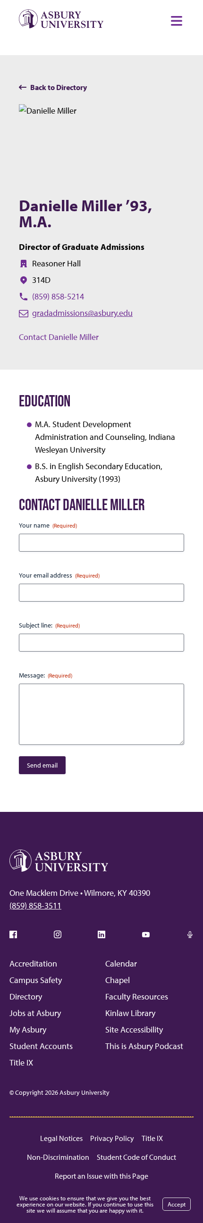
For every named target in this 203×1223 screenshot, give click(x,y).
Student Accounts (41, 1046)
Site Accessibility (134, 1029)
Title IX (21, 1062)
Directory (25, 996)
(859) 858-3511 (35, 905)
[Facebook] (13, 934)
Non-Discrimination (58, 1157)
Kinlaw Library (130, 1013)
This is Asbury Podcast (144, 1046)
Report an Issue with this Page (101, 1176)
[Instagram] (57, 934)
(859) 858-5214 (58, 296)
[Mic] (190, 934)
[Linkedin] (101, 934)
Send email (42, 765)
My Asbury (27, 1029)
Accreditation (33, 963)
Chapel (117, 980)
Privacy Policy (112, 1138)
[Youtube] (146, 934)
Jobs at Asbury (35, 1013)
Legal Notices (61, 1138)
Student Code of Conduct (136, 1157)
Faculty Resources (136, 996)
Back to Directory (58, 87)
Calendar (121, 963)
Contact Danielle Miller (59, 336)
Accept (177, 1204)
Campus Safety (35, 980)
